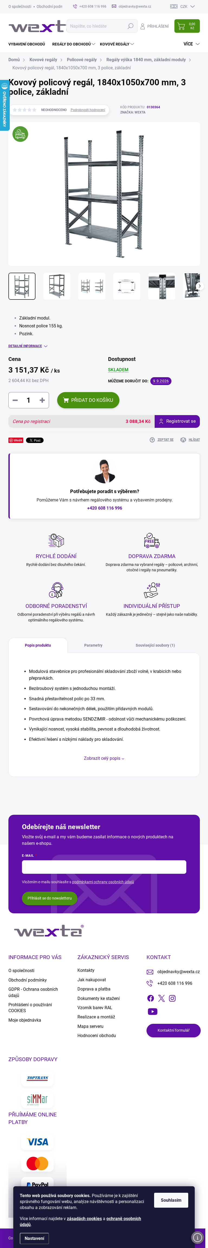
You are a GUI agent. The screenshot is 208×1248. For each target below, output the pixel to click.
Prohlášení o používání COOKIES (30, 1007)
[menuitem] (28, 44)
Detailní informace (25, 346)
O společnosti (19, 6)
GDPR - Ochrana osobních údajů (33, 992)
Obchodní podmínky (53, 6)
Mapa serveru (90, 1026)
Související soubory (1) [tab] (155, 645)
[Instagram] (172, 997)
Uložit (18, 440)
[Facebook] (151, 997)
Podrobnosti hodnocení (88, 110)
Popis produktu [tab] (38, 645)
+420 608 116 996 (104, 508)
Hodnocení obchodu (96, 1035)
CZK (183, 6)
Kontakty (86, 970)
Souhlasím (171, 1200)
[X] (161, 997)
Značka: (132, 112)
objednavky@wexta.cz (178, 971)
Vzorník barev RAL (94, 1007)
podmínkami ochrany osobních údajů (103, 882)
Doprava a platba (93, 989)
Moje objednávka (24, 1020)
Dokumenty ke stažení (98, 998)
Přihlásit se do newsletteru (50, 898)
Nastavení (34, 1238)
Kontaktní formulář (174, 1030)
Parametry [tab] (93, 645)
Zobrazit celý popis (102, 758)
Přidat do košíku (92, 400)
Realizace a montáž (96, 1016)
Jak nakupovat (91, 979)
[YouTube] (153, 1010)
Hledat (130, 26)
